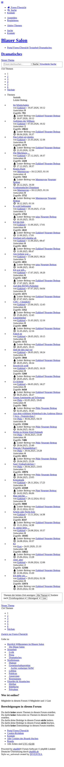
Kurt (19, 546)
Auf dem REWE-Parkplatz (25, 286)
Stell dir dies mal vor (22, 349)
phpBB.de (34, 751)
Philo (19, 400)
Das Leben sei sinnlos (23, 137)
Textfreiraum (13, 660)
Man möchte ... (20, 496)
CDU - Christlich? (21, 302)
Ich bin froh (18, 222)
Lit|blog (12, 671)
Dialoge (12, 663)
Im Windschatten (21, 105)
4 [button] (7, 81)
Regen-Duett (19, 169)
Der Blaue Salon (17, 647)
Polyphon (13, 689)
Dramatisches (11, 54)
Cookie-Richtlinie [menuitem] (15, 733)
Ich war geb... (19, 270)
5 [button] (7, 84)
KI (14, 543)
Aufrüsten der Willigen (24, 121)
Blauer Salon (14, 40)
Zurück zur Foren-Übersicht (14, 634)
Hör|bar (12, 684)
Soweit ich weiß (20, 365)
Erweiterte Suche (48, 64)
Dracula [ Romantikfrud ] (25, 448)
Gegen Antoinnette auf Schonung (29, 397)
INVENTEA (36, 754)
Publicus (13, 673)
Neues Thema (7, 60)
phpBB (16, 749)
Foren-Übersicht (21, 730)
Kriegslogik (18, 480)
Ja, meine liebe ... (21, 528)
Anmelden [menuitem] (12, 18)
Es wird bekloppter (22, 206)
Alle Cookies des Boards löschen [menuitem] (22, 738)
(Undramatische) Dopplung (26, 187)
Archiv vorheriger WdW (22, 668)
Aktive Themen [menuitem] (14, 25)
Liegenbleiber (19, 318)
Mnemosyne (23, 171)
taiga (38, 216)
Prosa (11, 655)
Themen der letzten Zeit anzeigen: (20, 595)
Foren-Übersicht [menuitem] (18, 7)
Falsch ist (17, 333)
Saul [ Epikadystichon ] (24, 464)
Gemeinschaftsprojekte (19, 665)
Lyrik (11, 652)
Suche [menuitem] (13, 10)
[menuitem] (11, 13)
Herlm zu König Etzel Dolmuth (28, 432)
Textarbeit (12, 649)
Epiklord (21, 107)
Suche (35, 64)
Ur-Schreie (18, 381)
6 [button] (7, 87)
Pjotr (38, 490)
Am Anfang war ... (22, 254)
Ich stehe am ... (20, 575)
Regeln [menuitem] (10, 741)
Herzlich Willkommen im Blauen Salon (25, 644)
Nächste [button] (11, 89)
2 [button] (7, 76)
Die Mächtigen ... (21, 153)
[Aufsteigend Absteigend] (34, 598)
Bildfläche (14, 686)
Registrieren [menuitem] (12, 20)
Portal (10, 47)
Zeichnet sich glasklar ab (24, 238)
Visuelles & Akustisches (18, 681)
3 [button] (7, 79)
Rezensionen (15, 678)
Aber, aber (18, 559)
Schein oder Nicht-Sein (24, 512)
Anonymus (14, 676)
